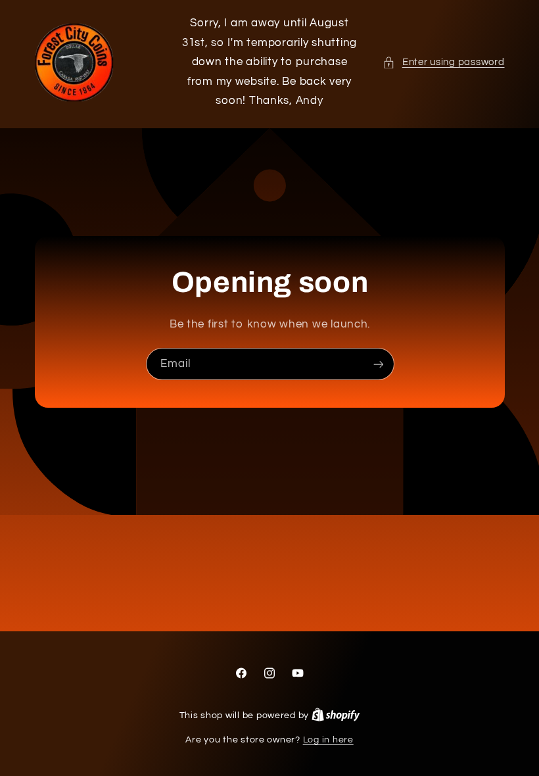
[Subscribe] (378, 364)
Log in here (328, 739)
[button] (443, 62)
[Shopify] (336, 715)
